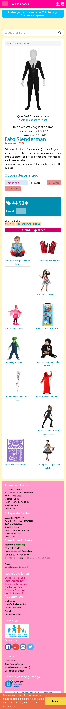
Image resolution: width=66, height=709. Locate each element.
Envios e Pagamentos (15, 578)
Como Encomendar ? (14, 581)
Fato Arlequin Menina (45, 295)
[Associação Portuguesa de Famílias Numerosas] (17, 637)
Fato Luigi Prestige (14, 363)
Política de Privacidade (15, 590)
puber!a (29, 693)
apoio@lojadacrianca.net (33, 120)
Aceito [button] (55, 701)
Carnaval (9, 224)
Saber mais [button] (9, 706)
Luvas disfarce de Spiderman (48, 261)
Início (9, 43)
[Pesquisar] (60, 32)
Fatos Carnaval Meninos (28, 224)
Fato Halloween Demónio (47, 396)
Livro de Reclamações (15, 593)
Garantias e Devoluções (16, 584)
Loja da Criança (20, 3)
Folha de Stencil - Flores (15, 465)
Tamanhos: (13, 182)
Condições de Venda (14, 587)
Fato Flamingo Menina (15, 329)
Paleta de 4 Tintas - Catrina (47, 329)
